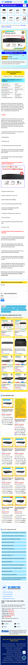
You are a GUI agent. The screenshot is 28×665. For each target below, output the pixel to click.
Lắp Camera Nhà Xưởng (19, 654)
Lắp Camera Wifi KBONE (8, 660)
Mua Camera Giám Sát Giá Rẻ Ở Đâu (9, 574)
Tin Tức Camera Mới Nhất (9, 529)
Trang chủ (3, 25)
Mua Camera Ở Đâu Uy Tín (7, 555)
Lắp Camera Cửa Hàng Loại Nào (14, 652)
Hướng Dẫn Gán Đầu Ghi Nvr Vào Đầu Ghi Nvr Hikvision (13, 558)
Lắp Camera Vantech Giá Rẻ (8, 644)
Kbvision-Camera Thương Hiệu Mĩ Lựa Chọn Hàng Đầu (13, 564)
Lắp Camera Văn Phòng (7, 654)
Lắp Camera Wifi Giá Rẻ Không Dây (14, 656)
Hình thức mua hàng (7, 592)
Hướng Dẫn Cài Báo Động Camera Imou (9, 309)
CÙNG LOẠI (3, 317)
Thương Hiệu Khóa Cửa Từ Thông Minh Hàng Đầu (12, 568)
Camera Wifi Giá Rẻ (7, 658)
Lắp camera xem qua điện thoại (14, 650)
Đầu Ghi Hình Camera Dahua (7, 545)
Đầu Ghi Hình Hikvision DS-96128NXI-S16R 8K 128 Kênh (20, 509)
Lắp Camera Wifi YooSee (18, 658)
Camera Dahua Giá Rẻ (21, 644)
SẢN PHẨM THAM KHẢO (17, 317)
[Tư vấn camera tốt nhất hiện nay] (26, 15)
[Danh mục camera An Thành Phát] (24, 5)
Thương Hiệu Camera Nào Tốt (19, 308)
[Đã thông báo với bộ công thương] (5, 631)
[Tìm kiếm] (25, 2)
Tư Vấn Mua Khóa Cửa (20, 660)
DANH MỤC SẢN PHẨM (10, 5)
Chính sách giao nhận (8, 594)
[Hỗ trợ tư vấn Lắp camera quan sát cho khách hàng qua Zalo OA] (24, 652)
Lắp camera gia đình (18, 648)
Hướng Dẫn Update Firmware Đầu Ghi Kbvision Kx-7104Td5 (14, 552)
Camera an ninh (8, 648)
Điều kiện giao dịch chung (8, 598)
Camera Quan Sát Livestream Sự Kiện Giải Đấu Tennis (13, 535)
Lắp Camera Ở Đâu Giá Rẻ (7, 561)
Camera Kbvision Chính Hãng (8, 646)
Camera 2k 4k (9, 317)
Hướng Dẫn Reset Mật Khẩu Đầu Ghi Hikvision (11, 539)
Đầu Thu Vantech (16, 25)
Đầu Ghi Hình (9, 25)
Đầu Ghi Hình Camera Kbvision (8, 548)
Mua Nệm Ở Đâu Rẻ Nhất (7, 571)
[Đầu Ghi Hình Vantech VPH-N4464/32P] (14, 40)
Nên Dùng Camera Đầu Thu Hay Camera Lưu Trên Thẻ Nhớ (14, 532)
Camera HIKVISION (21, 646)
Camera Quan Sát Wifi (8, 308)
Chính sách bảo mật (7, 596)
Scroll (24, 657)
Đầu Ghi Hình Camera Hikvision (8, 542)
